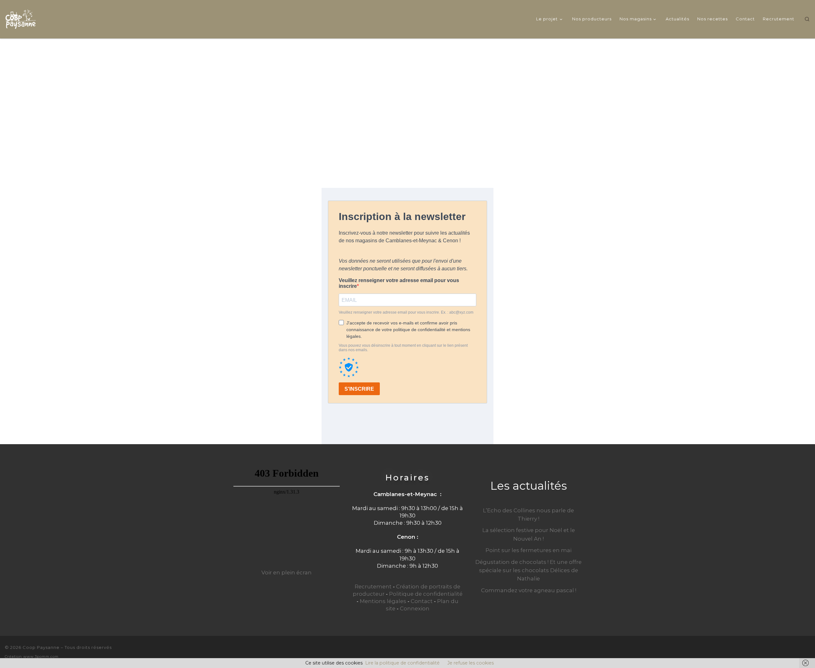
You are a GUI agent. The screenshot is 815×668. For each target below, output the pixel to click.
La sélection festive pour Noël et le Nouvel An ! (528, 534)
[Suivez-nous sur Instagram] (807, 651)
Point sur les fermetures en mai (528, 550)
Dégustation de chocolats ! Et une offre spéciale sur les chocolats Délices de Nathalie (528, 570)
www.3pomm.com (41, 656)
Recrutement (373, 586)
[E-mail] (786, 651)
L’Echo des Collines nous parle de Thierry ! (528, 514)
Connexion (414, 608)
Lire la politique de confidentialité (402, 663)
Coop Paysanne (41, 647)
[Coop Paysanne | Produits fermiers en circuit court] (21, 18)
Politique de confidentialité (426, 594)
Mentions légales (383, 601)
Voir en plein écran (286, 572)
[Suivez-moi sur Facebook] (796, 651)
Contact (422, 601)
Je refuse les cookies (470, 663)
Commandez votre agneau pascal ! (528, 590)
